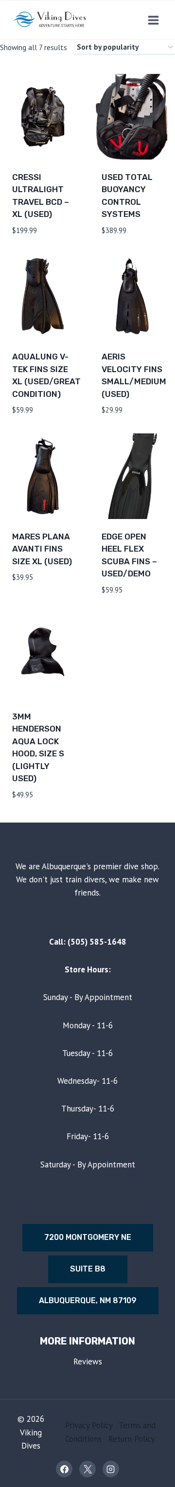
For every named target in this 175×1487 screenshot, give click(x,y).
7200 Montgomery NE (87, 1237)
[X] (87, 1469)
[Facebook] (64, 1469)
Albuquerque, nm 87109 (88, 1300)
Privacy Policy (88, 1425)
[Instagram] (111, 1469)
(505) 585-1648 (97, 941)
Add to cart (37, 606)
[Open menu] (153, 20)
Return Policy (131, 1438)
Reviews (87, 1361)
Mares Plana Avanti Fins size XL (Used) (42, 549)
